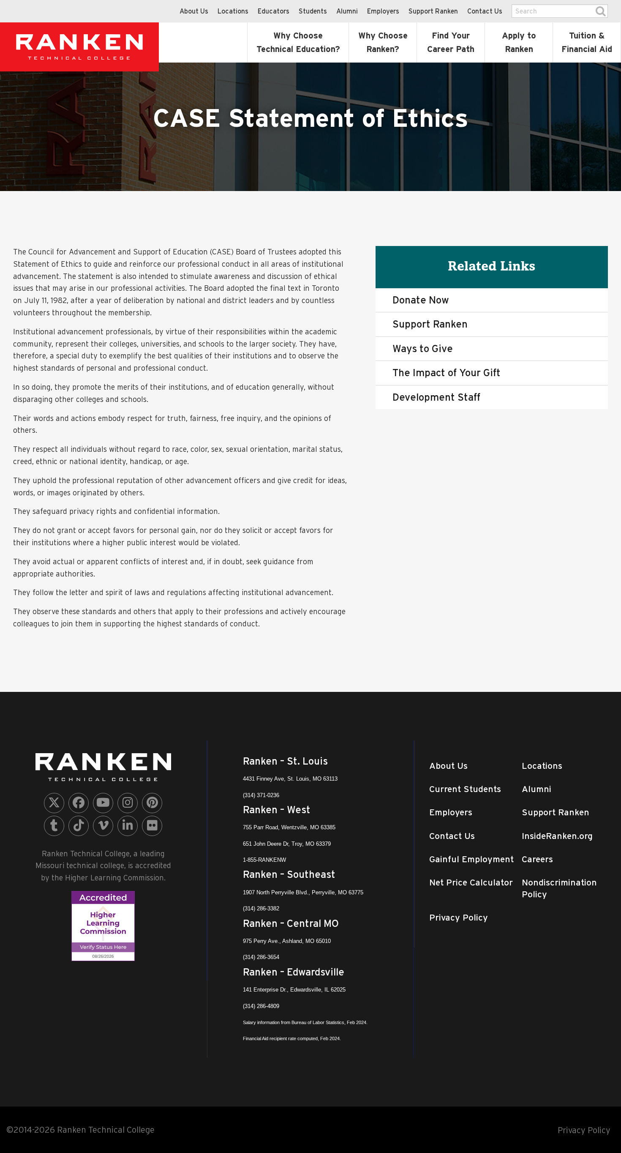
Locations (233, 11)
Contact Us (484, 11)
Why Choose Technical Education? (298, 42)
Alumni (347, 11)
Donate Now (420, 300)
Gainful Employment (471, 859)
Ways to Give (422, 348)
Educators (273, 11)
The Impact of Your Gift (446, 372)
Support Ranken (433, 11)
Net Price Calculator (471, 882)
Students (313, 11)
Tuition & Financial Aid (586, 42)
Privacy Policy (458, 917)
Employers (383, 11)
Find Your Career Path (450, 42)
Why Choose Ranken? (383, 42)
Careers (537, 859)
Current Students (465, 789)
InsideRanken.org (557, 836)
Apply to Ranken (519, 42)
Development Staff (436, 397)
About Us (194, 11)
